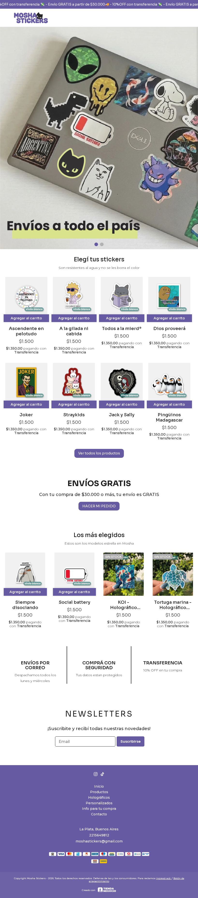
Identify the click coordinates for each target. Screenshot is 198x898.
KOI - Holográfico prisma (123, 605)
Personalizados (99, 803)
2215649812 (99, 835)
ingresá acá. (164, 878)
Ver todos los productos (99, 453)
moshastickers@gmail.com (99, 841)
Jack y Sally (121, 414)
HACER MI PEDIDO (99, 506)
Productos (99, 792)
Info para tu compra (99, 808)
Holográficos (99, 797)
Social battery (74, 602)
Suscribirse (130, 741)
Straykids (74, 414)
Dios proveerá (169, 328)
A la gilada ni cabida (73, 331)
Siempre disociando (25, 605)
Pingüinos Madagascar (169, 417)
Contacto (99, 814)
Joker (26, 414)
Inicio (99, 786)
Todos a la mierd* (121, 328)
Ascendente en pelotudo (26, 331)
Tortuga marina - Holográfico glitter (172, 605)
